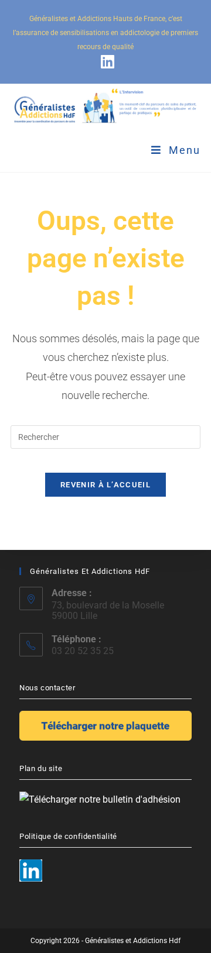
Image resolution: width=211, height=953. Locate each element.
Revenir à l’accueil (105, 484)
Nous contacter (47, 687)
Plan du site (40, 768)
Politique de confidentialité (68, 836)
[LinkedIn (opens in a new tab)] (105, 61)
